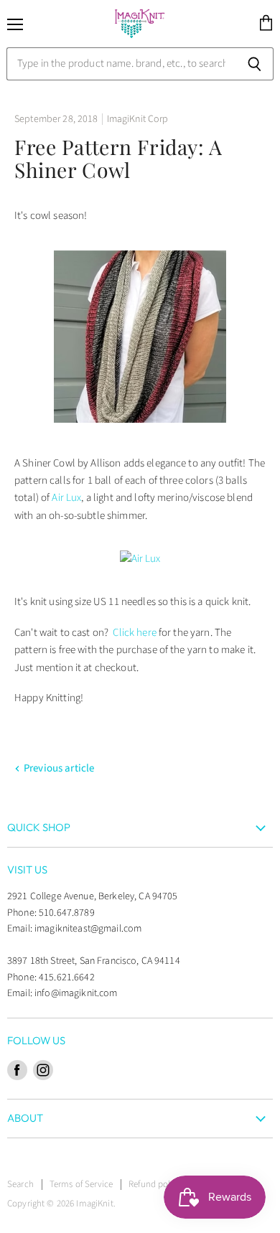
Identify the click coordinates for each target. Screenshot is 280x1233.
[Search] (254, 63)
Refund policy (155, 1184)
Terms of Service (81, 1184)
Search (20, 1184)
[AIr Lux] (140, 432)
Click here (134, 632)
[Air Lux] (140, 558)
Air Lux (66, 497)
